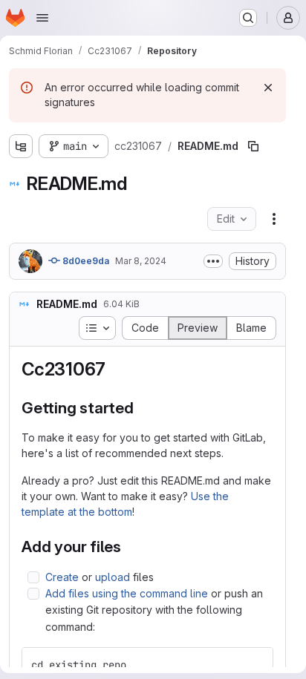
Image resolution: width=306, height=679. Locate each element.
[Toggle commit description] (213, 261)
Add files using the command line (126, 593)
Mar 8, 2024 (140, 260)
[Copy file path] (253, 146)
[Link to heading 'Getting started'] (142, 407)
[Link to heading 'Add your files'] (129, 546)
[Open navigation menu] (42, 18)
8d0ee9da (84, 260)
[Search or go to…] (248, 18)
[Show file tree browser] (21, 146)
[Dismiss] (268, 87)
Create (62, 577)
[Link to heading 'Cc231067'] (115, 369)
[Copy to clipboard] (255, 665)
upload (112, 577)
